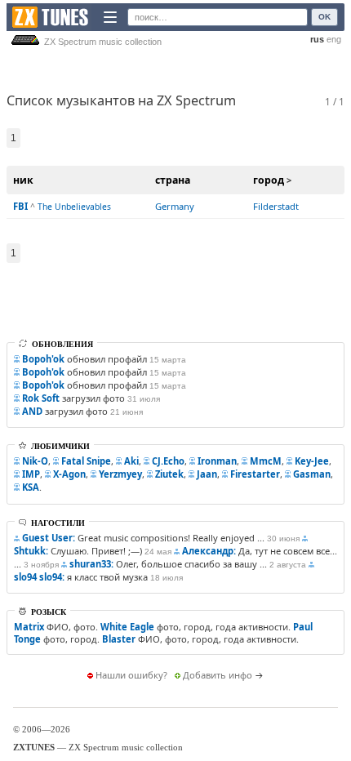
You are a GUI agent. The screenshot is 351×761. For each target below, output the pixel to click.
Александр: (209, 551)
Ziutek (169, 474)
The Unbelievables (74, 206)
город (268, 180)
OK (324, 16)
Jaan (207, 474)
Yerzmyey (120, 474)
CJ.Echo (168, 461)
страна (172, 180)
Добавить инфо (217, 675)
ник (23, 180)
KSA (30, 487)
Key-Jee (312, 461)
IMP (31, 474)
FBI (20, 206)
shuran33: (91, 564)
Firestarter (255, 474)
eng (334, 39)
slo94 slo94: (39, 577)
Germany (174, 206)
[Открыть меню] (110, 17)
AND (32, 411)
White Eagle (127, 627)
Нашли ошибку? (131, 675)
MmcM (266, 461)
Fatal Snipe (86, 461)
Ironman (217, 461)
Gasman (312, 474)
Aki (131, 461)
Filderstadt (276, 206)
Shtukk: (31, 551)
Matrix (29, 627)
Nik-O (35, 461)
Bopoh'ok (43, 359)
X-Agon (69, 474)
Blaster (119, 639)
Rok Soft (41, 398)
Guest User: (48, 538)
